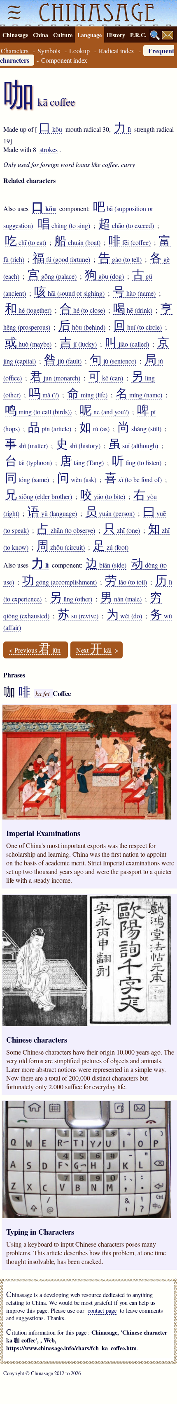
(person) (110, 513)
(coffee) (130, 242)
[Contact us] (167, 35)
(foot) (110, 547)
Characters (14, 50)
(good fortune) (61, 259)
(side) (106, 565)
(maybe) (28, 344)
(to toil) (126, 582)
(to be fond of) (133, 479)
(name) (134, 293)
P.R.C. (138, 35)
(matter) (26, 445)
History (116, 35)
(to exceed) (126, 225)
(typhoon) (28, 462)
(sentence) (113, 361)
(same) (27, 479)
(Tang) (82, 462)
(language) (52, 513)
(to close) (82, 310)
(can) (105, 377)
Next (94, 650)
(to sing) (64, 225)
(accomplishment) (59, 582)
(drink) (132, 310)
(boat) (77, 242)
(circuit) (61, 547)
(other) (71, 598)
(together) (28, 310)
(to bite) (102, 496)
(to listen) (136, 462)
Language (89, 35)
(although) (133, 445)
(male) (121, 598)
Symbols (48, 50)
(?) (44, 394)
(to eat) (25, 242)
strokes (49, 149)
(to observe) (66, 530)
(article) (49, 428)
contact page (102, 1310)
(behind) (81, 327)
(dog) (104, 276)
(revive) (78, 615)
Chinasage (15, 35)
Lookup (79, 50)
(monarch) (55, 377)
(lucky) (78, 344)
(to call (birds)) (38, 411)
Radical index (116, 50)
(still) (139, 428)
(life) (87, 394)
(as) (94, 428)
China (40, 35)
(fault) (63, 361)
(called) (127, 344)
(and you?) (104, 411)
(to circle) (138, 327)
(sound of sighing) (69, 293)
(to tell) (120, 259)
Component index (64, 60)
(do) (124, 615)
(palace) (52, 276)
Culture (62, 35)
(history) (78, 445)
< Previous (35, 650)
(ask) (76, 479)
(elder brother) (38, 496)
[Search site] (155, 35)
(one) (121, 530)
